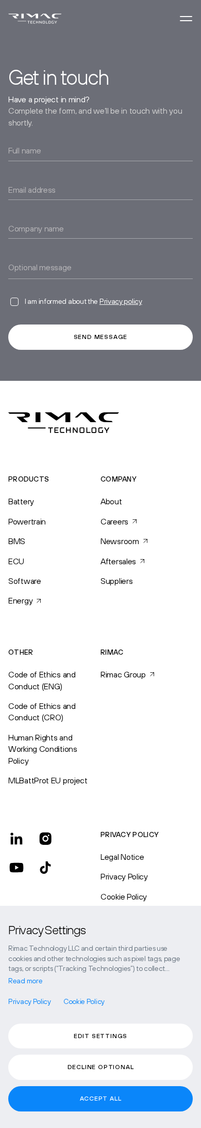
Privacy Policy (124, 876)
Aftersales (118, 561)
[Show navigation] (186, 18)
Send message (101, 337)
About (111, 501)
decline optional (101, 1067)
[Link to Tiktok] (45, 867)
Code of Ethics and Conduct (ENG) (42, 680)
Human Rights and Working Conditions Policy (42, 749)
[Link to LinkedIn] (16, 838)
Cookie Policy (123, 896)
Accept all (101, 1098)
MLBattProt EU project (48, 780)
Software (24, 580)
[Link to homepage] (35, 18)
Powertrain (27, 521)
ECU (16, 561)
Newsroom (119, 541)
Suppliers (116, 580)
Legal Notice (122, 856)
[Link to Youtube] (16, 867)
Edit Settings (100, 1036)
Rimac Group (123, 674)
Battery (21, 501)
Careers (114, 521)
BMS (16, 541)
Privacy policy (120, 301)
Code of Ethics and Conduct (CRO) (42, 711)
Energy (20, 600)
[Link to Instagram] (45, 838)
